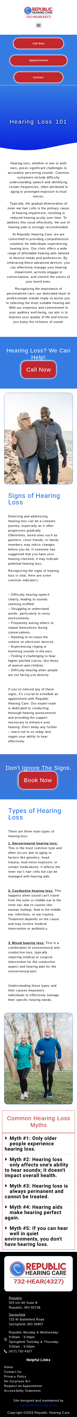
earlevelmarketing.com (38, 1405)
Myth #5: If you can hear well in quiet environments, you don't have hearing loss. (36, 1236)
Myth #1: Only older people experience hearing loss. (31, 1144)
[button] (38, 25)
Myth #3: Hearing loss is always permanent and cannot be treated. (36, 1191)
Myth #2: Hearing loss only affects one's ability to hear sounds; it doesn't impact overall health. (36, 1167)
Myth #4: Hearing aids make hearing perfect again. (34, 1212)
